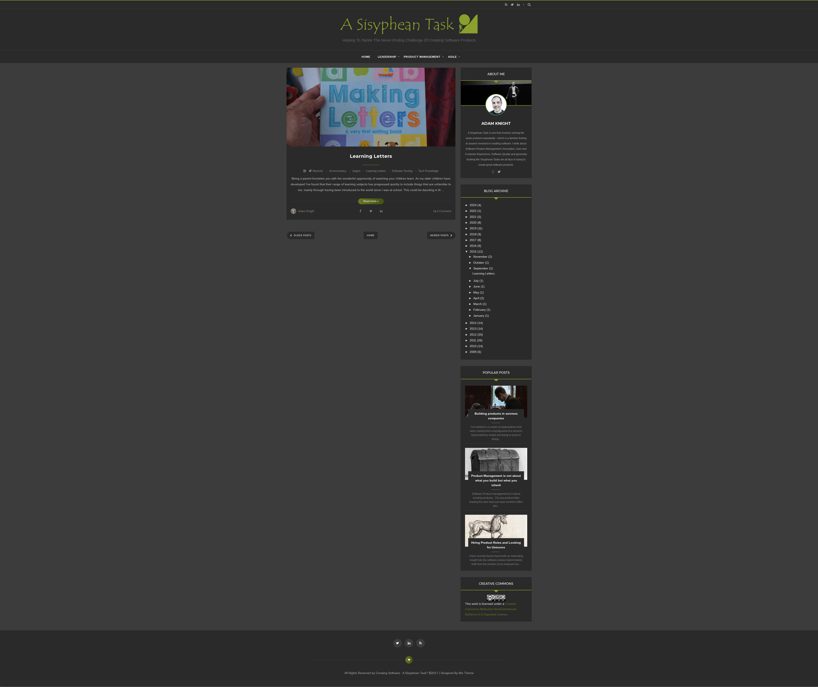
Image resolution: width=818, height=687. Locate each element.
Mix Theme (466, 673)
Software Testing (404, 170)
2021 (473, 216)
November (480, 256)
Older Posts (302, 235)
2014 (473, 323)
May (476, 292)
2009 (473, 352)
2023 (473, 205)
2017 (473, 240)
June (477, 286)
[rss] (506, 4)
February (480, 309)
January (479, 315)
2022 (473, 211)
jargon (358, 170)
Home (370, 235)
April (476, 298)
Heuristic (320, 170)
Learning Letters (371, 156)
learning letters (378, 170)
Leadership (387, 56)
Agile (452, 56)
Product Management (422, 56)
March (478, 304)
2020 (473, 222)
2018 (473, 234)
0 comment (443, 211)
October (479, 262)
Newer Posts (439, 235)
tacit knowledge (428, 170)
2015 (473, 251)
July (476, 280)
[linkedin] (518, 4)
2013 (473, 328)
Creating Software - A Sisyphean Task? (402, 673)
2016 (473, 245)
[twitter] (512, 4)
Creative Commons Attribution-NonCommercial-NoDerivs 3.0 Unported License (491, 609)
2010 (473, 346)
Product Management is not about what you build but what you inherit (496, 480)
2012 (473, 334)
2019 (473, 228)
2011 (473, 340)
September (481, 268)
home (365, 56)
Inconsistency (340, 170)
